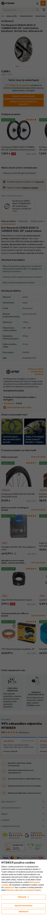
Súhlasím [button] (23, 897)
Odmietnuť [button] (23, 912)
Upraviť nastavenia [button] (23, 906)
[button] (9, 887)
